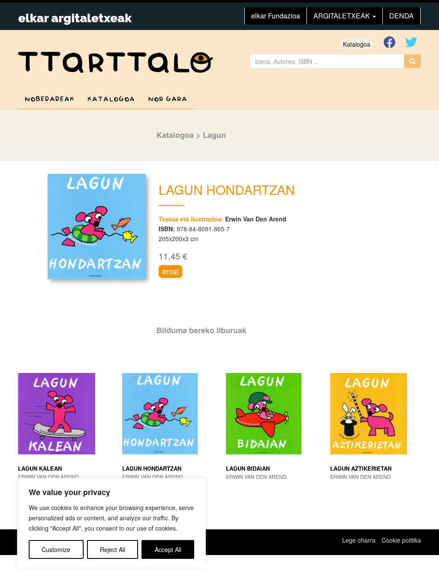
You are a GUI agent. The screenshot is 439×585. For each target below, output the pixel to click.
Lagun (214, 134)
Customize (56, 549)
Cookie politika (401, 540)
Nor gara (167, 99)
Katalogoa (356, 44)
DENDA (401, 16)
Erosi (170, 271)
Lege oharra (359, 540)
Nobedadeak (49, 99)
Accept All (168, 549)
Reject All (112, 549)
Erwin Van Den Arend (255, 219)
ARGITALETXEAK (342, 16)
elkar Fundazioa (275, 16)
